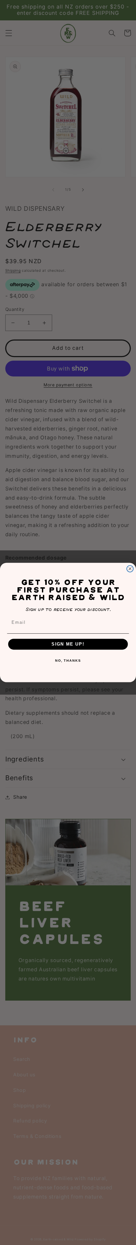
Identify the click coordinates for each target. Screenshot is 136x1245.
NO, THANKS (68, 661)
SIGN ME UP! (68, 644)
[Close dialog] (130, 569)
